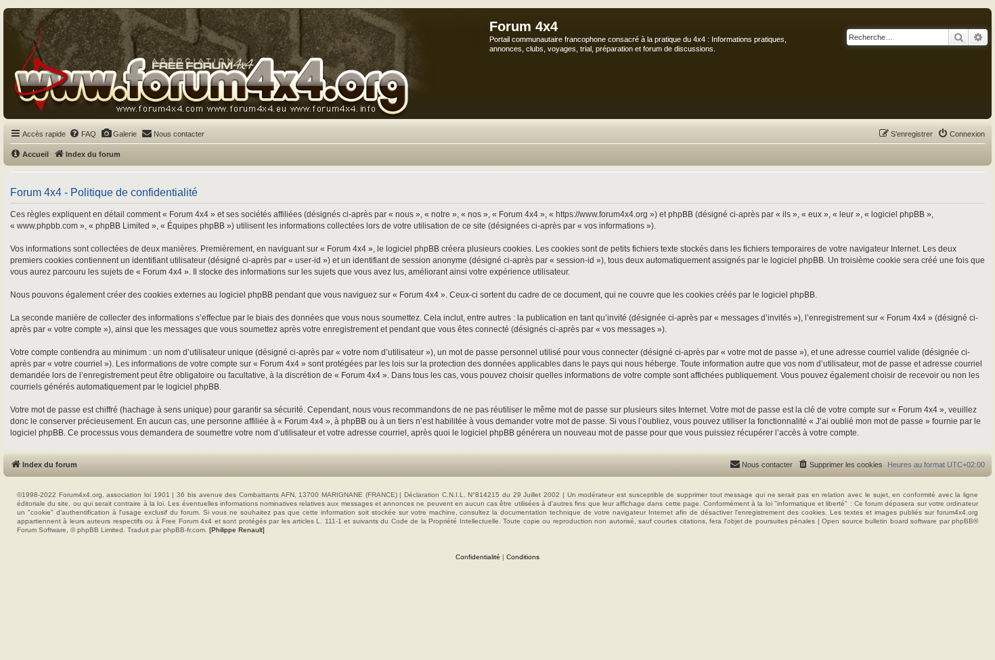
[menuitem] (82, 134)
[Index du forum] (246, 63)
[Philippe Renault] (237, 530)
